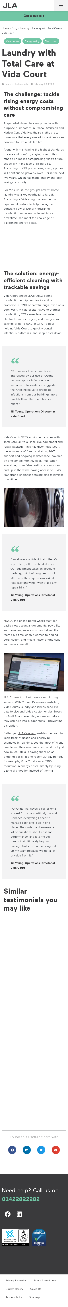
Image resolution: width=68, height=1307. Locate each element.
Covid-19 (35, 1288)
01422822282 (21, 1198)
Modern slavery (14, 1288)
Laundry (24, 28)
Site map (34, 1297)
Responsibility (13, 1297)
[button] (61, 5)
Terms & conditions (45, 1280)
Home (5, 28)
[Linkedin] (19, 1214)
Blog (14, 28)
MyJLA (8, 620)
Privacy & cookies (15, 1280)
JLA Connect (12, 697)
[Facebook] (7, 1214)
